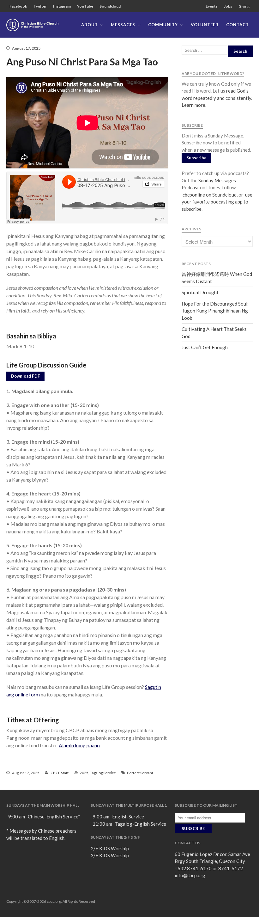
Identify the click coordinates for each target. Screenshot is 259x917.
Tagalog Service (103, 772)
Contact (237, 24)
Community (163, 24)
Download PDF (25, 376)
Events (212, 6)
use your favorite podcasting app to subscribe (217, 202)
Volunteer (205, 24)
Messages (123, 24)
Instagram (62, 6)
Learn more (193, 105)
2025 (84, 772)
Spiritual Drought (200, 292)
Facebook (18, 6)
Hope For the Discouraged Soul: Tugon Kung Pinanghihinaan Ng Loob (215, 311)
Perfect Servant (140, 772)
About (89, 24)
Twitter (40, 6)
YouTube (85, 6)
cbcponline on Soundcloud (209, 194)
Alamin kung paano (79, 745)
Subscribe (196, 157)
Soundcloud (110, 6)
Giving (244, 6)
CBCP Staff (60, 772)
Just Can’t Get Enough (205, 347)
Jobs (228, 6)
